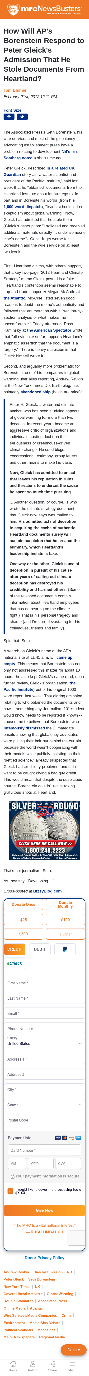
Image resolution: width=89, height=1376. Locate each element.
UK (37, 1287)
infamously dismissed (24, 728)
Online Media (14, 1308)
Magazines (46, 1330)
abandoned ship (36, 392)
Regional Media (52, 1337)
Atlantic (36, 1308)
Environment (14, 1323)
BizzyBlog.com (47, 891)
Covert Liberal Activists (23, 1294)
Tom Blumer (15, 90)
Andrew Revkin (16, 1272)
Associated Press (52, 1301)
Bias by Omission (48, 1272)
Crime (66, 1315)
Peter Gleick (14, 1279)
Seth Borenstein (41, 1279)
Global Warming (60, 1294)
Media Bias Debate (44, 1323)
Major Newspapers (19, 1337)
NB (69, 1272)
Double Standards (18, 1301)
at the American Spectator (46, 330)
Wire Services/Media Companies (30, 1315)
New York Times (17, 1287)
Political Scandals (18, 1330)
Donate (73, 1350)
